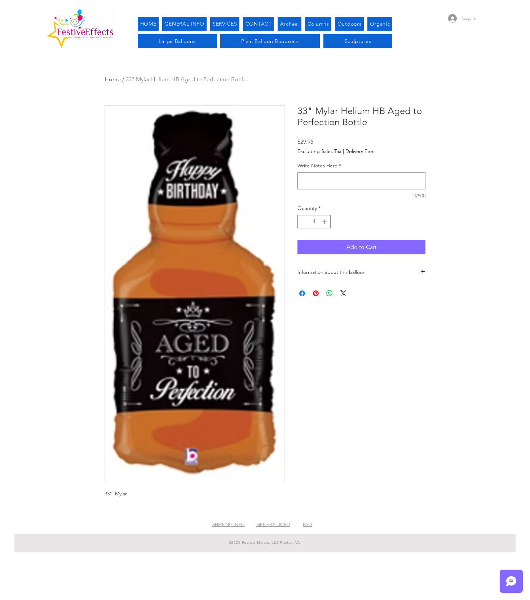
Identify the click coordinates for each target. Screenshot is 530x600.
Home (113, 79)
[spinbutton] (314, 221)
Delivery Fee (359, 151)
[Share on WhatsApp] (329, 293)
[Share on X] (343, 293)
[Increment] (325, 221)
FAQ (307, 524)
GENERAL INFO (273, 524)
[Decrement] (303, 221)
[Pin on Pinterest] (316, 293)
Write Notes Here (319, 165)
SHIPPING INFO (228, 524)
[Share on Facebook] (302, 293)
